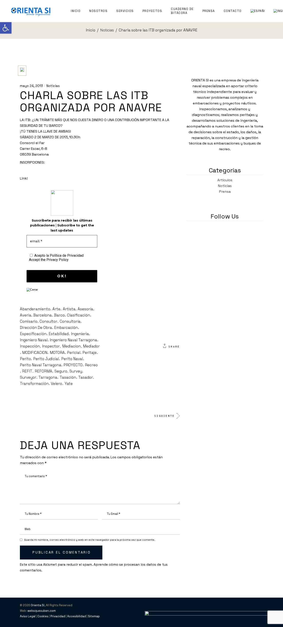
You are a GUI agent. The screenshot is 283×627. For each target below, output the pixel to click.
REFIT (27, 371)
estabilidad (59, 333)
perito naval (72, 358)
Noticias (107, 30)
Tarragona (47, 377)
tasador (85, 377)
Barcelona (42, 315)
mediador (91, 346)
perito (25, 358)
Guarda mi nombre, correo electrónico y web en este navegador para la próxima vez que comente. (89, 540)
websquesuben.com (41, 611)
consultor (48, 321)
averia (25, 315)
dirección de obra (36, 327)
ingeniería (80, 333)
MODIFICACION (34, 352)
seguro (60, 371)
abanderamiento (35, 309)
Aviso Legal (27, 616)
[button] (5, 28)
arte (56, 309)
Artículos (224, 180)
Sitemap (94, 616)
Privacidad (57, 616)
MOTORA (57, 352)
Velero (56, 383)
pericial (73, 352)
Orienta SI (37, 605)
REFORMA (43, 371)
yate (69, 383)
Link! (24, 178)
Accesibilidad (76, 616)
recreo (91, 365)
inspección (30, 346)
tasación (68, 377)
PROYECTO (72, 365)
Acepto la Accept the (56, 257)
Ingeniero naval (34, 340)
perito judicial (46, 358)
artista (69, 309)
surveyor (28, 377)
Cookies (42, 616)
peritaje (89, 352)
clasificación (78, 315)
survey (75, 371)
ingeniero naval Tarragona (73, 340)
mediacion (71, 346)
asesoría (85, 309)
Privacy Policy (57, 260)
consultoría (70, 321)
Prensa (225, 191)
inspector (51, 346)
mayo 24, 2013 (31, 86)
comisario (28, 321)
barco (59, 315)
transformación (34, 383)
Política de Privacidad (67, 255)
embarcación (66, 327)
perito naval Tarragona (40, 365)
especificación (33, 333)
